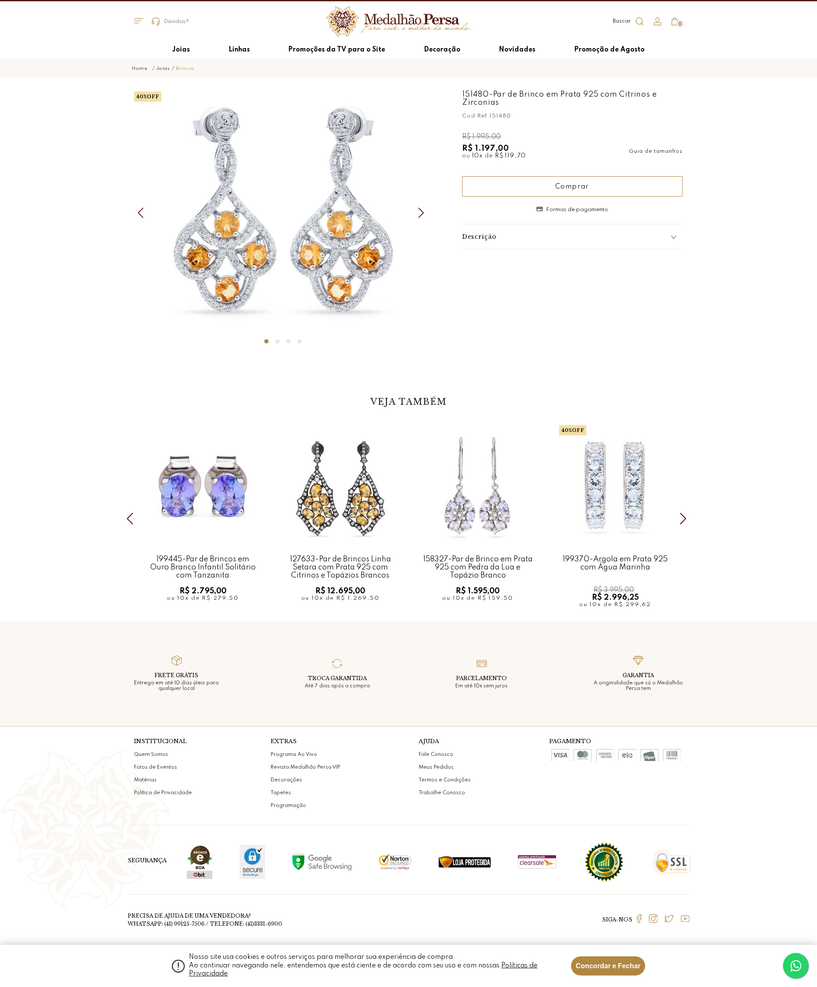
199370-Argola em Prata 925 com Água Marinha (615, 563)
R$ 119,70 (510, 156)
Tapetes (281, 792)
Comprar (572, 186)
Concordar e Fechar (608, 966)
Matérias (145, 780)
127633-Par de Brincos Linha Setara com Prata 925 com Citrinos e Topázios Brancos (340, 567)
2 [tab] (277, 341)
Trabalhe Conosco (442, 792)
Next (423, 212)
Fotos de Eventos (155, 767)
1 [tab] (266, 341)
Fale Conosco (436, 754)
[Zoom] (283, 211)
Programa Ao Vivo (294, 754)
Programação (288, 805)
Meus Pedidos (436, 767)
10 (477, 156)
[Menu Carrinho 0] (674, 21)
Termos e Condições (445, 780)
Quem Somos (151, 754)
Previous (142, 212)
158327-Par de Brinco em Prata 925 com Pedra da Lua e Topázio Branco (478, 567)
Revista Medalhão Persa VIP (305, 767)
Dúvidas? (176, 21)
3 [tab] (288, 341)
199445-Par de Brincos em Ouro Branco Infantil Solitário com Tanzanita (203, 567)
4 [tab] (299, 341)
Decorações (286, 780)
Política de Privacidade (163, 792)
